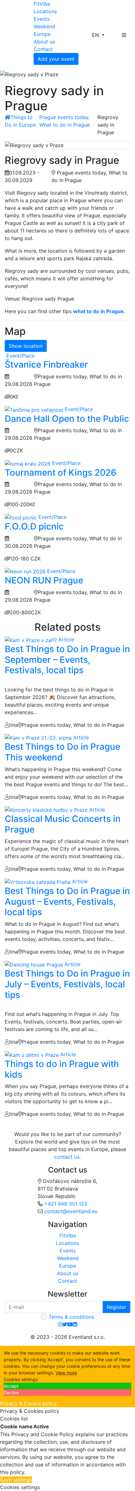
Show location (26, 346)
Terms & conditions (71, 1317)
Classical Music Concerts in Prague (63, 824)
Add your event (56, 59)
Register (116, 1307)
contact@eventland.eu (70, 1211)
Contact (43, 49)
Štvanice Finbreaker (46, 364)
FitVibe (42, 4)
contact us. (67, 1157)
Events (42, 19)
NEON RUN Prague (44, 580)
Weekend (44, 26)
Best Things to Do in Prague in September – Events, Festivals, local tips (67, 659)
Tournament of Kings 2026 (60, 472)
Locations (45, 11)
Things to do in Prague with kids (62, 1069)
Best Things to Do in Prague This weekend (62, 752)
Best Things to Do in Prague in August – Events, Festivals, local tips (67, 901)
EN (96, 35)
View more (66, 1372)
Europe (42, 34)
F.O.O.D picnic (34, 526)
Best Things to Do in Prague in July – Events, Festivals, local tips (67, 984)
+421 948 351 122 (65, 1204)
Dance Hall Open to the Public (67, 418)
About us (44, 41)
